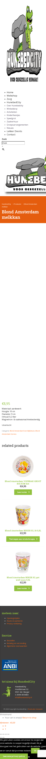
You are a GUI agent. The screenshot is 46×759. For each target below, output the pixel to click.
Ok (35, 751)
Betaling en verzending (16, 643)
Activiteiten (12, 112)
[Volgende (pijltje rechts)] (3, 737)
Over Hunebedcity (15, 105)
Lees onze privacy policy (14, 756)
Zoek (4, 139)
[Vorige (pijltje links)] (1, 737)
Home (10, 92)
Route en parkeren (15, 621)
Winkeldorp (12, 108)
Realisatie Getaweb (35, 709)
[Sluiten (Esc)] (8, 734)
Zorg (9, 99)
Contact (11, 134)
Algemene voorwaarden (17, 646)
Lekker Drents (14, 131)
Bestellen (11, 640)
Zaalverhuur (12, 121)
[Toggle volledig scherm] (3, 734)
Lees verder (22, 492)
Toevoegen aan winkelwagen (22, 539)
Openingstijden (13, 618)
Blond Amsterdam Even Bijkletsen (22, 431)
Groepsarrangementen (17, 124)
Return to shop (29, 717)
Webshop (12, 95)
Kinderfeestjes (13, 115)
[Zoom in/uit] (1, 734)
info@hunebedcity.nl (23, 697)
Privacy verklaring (14, 623)
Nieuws (10, 128)
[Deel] (6, 734)
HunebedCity (14, 102)
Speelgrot (11, 118)
